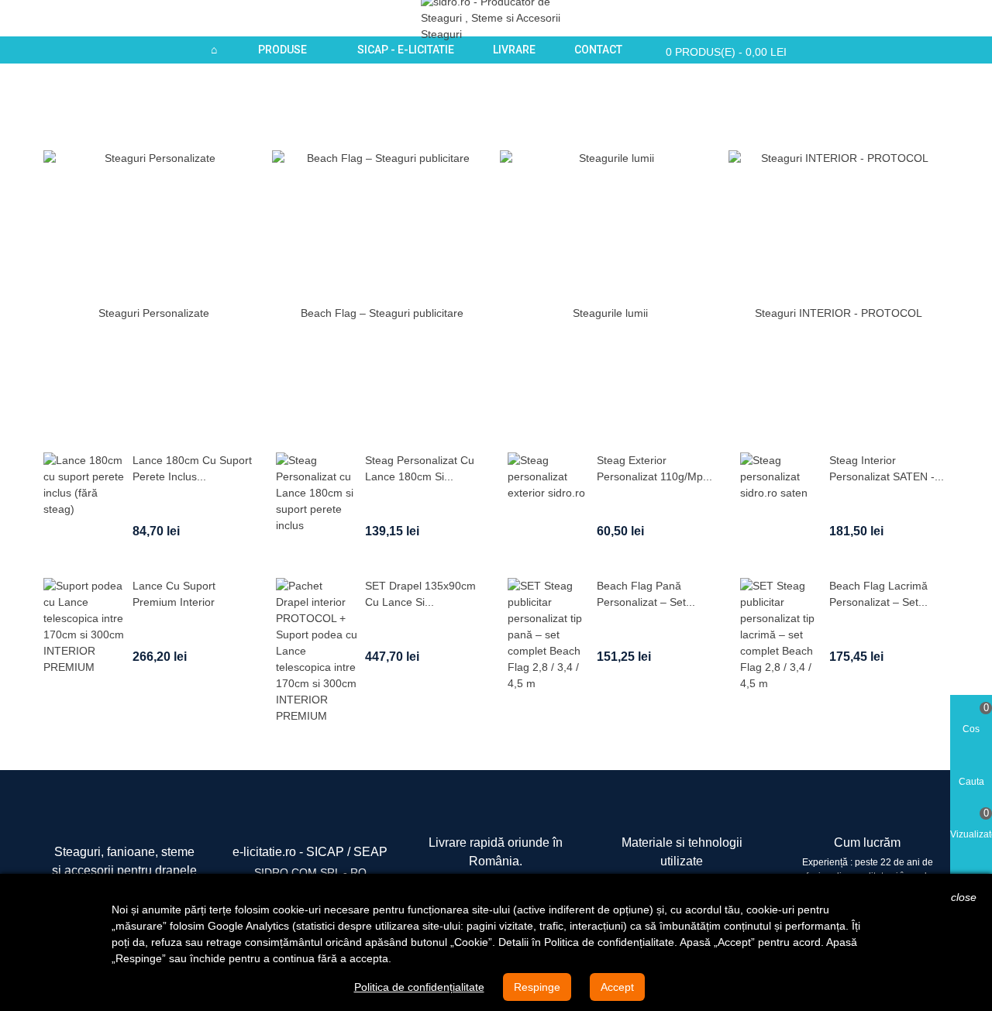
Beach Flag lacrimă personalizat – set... (878, 593)
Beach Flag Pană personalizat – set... (646, 593)
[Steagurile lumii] (610, 223)
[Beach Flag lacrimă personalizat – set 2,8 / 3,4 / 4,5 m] (781, 634)
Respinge (537, 987)
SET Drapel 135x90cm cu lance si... (420, 593)
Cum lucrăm (867, 842)
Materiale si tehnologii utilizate (682, 852)
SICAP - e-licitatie (405, 49)
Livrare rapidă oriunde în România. (496, 852)
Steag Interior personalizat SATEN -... (886, 468)
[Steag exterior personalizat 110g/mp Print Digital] (548, 475)
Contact (598, 49)
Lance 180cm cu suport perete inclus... (192, 468)
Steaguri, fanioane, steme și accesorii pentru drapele (124, 861)
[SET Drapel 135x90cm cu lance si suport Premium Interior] (316, 650)
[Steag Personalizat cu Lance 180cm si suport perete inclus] (316, 492)
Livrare (514, 49)
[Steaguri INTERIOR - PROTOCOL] (838, 223)
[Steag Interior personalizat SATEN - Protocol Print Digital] (781, 475)
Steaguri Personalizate (153, 313)
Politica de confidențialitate (419, 987)
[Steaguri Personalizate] (153, 223)
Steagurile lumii (610, 313)
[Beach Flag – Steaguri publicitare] (382, 223)
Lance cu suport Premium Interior (174, 593)
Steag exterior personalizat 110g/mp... (654, 468)
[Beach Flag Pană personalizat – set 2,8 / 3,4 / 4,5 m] (548, 634)
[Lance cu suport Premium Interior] (84, 626)
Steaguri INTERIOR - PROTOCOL (838, 313)
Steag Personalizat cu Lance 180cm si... (419, 468)
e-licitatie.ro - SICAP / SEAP (310, 851)
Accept (617, 987)
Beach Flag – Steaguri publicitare (382, 313)
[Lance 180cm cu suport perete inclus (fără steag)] (84, 484)
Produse (282, 49)
